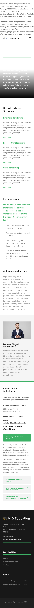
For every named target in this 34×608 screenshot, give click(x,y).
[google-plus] (7, 604)
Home (5, 558)
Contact (6, 565)
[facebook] (4, 604)
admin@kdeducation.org (12, 539)
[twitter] (17, 604)
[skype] (14, 604)
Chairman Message (10, 561)
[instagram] (20, 604)
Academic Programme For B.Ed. (15, 584)
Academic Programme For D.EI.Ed (15, 581)
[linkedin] (10, 604)
